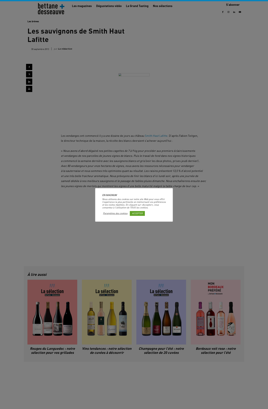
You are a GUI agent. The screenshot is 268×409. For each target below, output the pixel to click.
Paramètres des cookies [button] (115, 213)
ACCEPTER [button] (137, 213)
